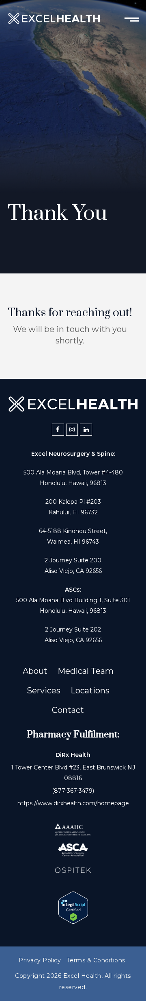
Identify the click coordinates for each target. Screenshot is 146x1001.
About (35, 671)
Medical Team (86, 671)
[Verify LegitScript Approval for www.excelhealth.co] (73, 921)
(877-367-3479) (73, 790)
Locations (90, 690)
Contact (68, 710)
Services (43, 690)
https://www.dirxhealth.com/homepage (73, 803)
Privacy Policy (40, 960)
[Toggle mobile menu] (132, 19)
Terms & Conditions (96, 960)
